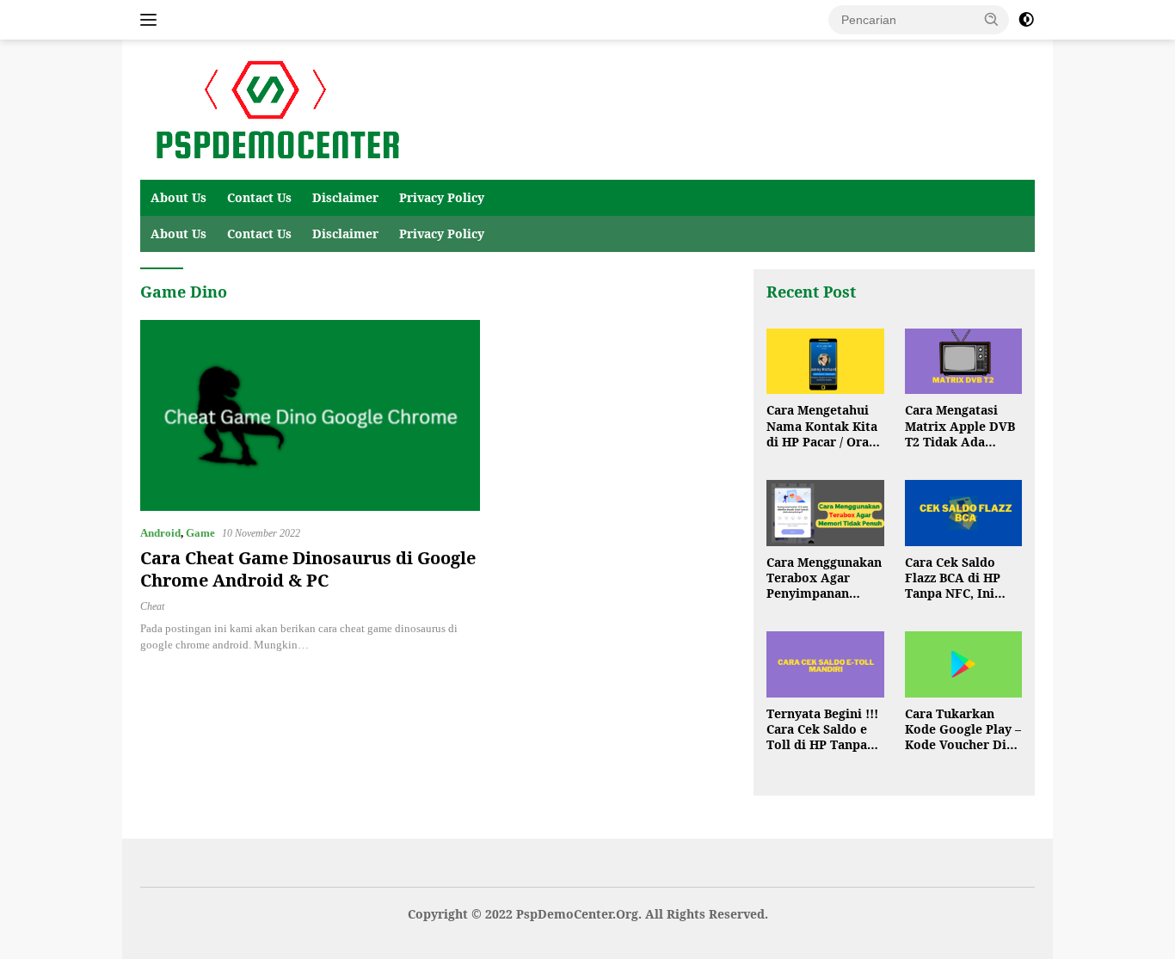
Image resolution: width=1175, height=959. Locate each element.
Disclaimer (345, 197)
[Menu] (151, 19)
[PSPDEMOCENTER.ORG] (274, 108)
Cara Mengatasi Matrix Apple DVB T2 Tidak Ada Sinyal (960, 426)
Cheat (152, 606)
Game (200, 532)
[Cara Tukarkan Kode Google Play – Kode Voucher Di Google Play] (963, 664)
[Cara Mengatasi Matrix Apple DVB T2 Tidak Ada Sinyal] (963, 362)
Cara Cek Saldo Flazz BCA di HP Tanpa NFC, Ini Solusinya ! (952, 578)
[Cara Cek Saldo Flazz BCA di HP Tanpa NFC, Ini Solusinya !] (963, 513)
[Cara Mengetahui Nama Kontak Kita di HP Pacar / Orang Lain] (824, 362)
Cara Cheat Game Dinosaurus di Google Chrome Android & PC (308, 569)
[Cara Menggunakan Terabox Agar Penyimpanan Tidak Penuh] (824, 513)
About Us (178, 197)
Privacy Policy (441, 197)
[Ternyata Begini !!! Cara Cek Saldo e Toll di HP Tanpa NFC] (824, 664)
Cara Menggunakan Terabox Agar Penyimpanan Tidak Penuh (824, 578)
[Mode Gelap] (1026, 19)
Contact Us (259, 197)
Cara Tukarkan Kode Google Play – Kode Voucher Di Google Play (963, 729)
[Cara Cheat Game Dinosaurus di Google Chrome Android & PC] (310, 415)
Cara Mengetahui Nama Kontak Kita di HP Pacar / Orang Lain (824, 426)
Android (160, 532)
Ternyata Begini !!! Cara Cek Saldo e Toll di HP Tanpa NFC (822, 729)
